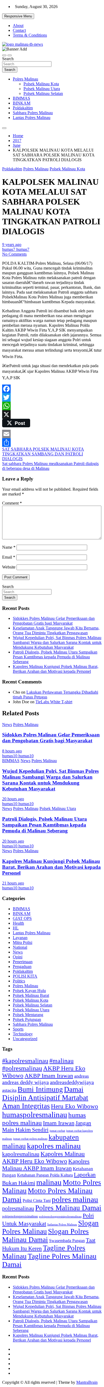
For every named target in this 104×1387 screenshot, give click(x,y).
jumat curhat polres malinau (30, 1138)
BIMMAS (21, 98)
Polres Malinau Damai (68, 1208)
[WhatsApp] (52, 406)
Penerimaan (23, 961)
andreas (81, 1076)
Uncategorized (25, 1038)
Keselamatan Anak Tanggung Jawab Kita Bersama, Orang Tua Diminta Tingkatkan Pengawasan (56, 630)
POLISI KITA (25, 976)
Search (8, 58)
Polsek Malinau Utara (41, 88)
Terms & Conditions (30, 35)
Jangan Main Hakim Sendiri (46, 1126)
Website (8, 567)
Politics (19, 981)
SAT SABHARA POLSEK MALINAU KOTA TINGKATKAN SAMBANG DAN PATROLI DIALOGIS (43, 454)
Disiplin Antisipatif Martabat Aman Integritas (45, 1102)
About (18, 25)
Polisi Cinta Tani (37, 1200)
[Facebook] (52, 389)
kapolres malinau (54, 1146)
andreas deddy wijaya (25, 1082)
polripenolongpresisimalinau (20, 1216)
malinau (49, 1182)
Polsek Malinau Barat (31, 995)
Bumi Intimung (40, 1089)
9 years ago (11, 244)
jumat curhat (57, 1130)
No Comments (14, 254)
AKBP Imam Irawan (49, 1075)
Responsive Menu (18, 16)
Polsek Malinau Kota (41, 84)
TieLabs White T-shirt (53, 702)
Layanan (20, 937)
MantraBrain (87, 1382)
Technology (23, 1034)
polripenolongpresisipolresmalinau (60, 1216)
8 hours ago (12, 751)
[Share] (52, 442)
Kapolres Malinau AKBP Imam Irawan (46, 1164)
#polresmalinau (22, 1068)
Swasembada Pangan (67, 1240)
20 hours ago (13, 799)
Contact (19, 30)
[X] (52, 414)
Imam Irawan (58, 1123)
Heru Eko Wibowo (74, 1106)
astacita (9, 1090)
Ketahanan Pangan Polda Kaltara (45, 1175)
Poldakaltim (23, 108)
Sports (18, 1029)
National (20, 947)
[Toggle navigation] (4, 55)
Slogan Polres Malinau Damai (45, 1235)
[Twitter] (52, 397)
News (7, 724)
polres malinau (75, 1199)
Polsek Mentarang (28, 1014)
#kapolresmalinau (25, 1060)
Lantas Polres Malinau (31, 117)
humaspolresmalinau (34, 1114)
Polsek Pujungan (27, 1019)
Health (18, 923)
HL (16, 928)
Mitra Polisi (22, 942)
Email (8, 557)
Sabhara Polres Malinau (33, 112)
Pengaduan (22, 966)
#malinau (61, 1060)
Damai (73, 1089)
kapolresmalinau (20, 1154)
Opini (17, 957)
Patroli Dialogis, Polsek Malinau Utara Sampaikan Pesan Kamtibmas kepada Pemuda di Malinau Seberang (55, 657)
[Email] (52, 434)
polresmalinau (18, 1208)
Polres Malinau (25, 79)
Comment (12, 503)
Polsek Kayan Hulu (29, 990)
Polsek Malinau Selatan (43, 93)
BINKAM (21, 103)
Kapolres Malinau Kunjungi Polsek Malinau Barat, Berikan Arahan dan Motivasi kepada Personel (55, 669)
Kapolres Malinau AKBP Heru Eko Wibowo (43, 1157)
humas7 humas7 (15, 249)
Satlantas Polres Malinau (62, 1224)
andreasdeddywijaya (72, 1082)
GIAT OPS (22, 918)
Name (8, 547)
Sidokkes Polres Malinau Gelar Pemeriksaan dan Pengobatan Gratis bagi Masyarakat (54, 620)
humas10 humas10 (18, 756)
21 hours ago (13, 883)
